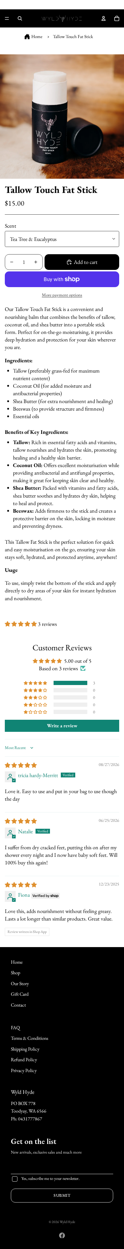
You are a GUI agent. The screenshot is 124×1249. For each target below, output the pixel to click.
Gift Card (20, 994)
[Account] (103, 18)
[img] (21, 765)
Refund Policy (24, 1059)
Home (36, 36)
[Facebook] (62, 1235)
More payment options (62, 295)
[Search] (19, 18)
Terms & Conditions (29, 1038)
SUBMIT (62, 1195)
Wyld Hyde (67, 1221)
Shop (15, 972)
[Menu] (7, 18)
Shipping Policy (25, 1049)
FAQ (15, 1027)
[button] (21, 623)
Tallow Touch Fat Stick (73, 36)
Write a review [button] (62, 725)
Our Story (20, 983)
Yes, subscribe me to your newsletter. (50, 1178)
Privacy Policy (24, 1070)
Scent (10, 225)
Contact (18, 1005)
